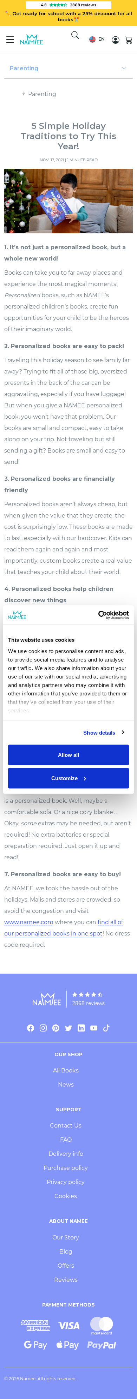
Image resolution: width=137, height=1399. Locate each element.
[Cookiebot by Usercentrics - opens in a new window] (98, 615)
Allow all (68, 755)
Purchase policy (66, 1168)
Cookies (65, 1196)
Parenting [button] (24, 68)
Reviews (66, 1280)
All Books (66, 1070)
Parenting (41, 94)
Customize (64, 778)
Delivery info (65, 1153)
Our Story (65, 1237)
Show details (99, 732)
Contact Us (65, 1125)
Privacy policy (66, 1182)
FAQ (66, 1139)
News (66, 1084)
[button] (96, 39)
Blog (65, 1251)
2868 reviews (88, 1003)
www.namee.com (28, 922)
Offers (66, 1265)
